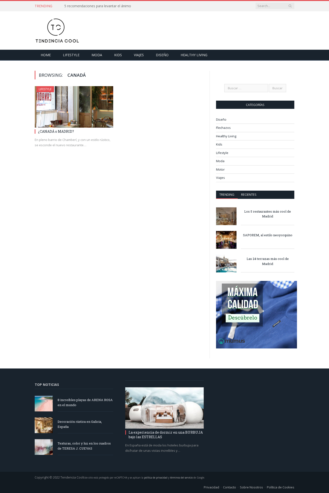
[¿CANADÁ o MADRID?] (74, 107)
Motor (220, 169)
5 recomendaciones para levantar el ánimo (97, 6)
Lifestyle (71, 55)
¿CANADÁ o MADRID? (56, 131)
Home (46, 55)
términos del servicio (181, 477)
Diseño (162, 55)
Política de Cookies (280, 487)
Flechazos (223, 127)
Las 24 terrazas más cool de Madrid (268, 261)
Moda (97, 55)
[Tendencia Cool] (57, 29)
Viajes (139, 55)
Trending (226, 194)
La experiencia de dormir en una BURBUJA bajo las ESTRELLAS (166, 434)
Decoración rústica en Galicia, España (80, 424)
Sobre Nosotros (251, 487)
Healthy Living (194, 55)
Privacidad (211, 487)
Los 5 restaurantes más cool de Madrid (267, 214)
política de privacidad (155, 477)
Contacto (229, 487)
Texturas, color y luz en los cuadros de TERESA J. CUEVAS (84, 446)
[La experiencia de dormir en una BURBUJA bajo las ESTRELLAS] (164, 408)
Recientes (249, 194)
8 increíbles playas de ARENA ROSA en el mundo (85, 402)
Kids (118, 55)
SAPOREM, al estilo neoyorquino (267, 235)
